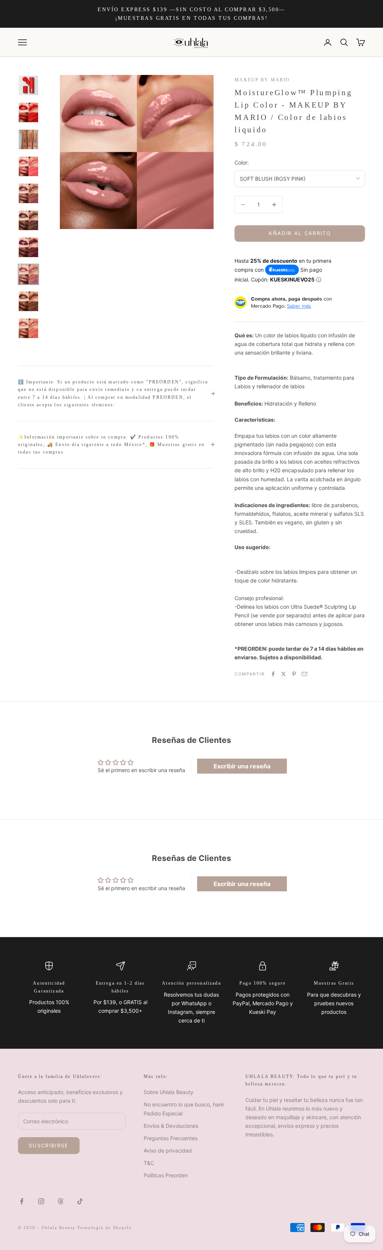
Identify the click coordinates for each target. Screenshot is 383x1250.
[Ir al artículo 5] (28, 193)
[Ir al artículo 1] (28, 85)
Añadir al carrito (300, 233)
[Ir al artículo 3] (28, 139)
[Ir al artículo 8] (28, 274)
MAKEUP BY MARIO (262, 79)
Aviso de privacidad (168, 1150)
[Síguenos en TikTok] (80, 1201)
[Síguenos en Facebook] (21, 1201)
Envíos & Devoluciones (171, 1126)
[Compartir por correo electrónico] (304, 674)
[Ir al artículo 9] (28, 301)
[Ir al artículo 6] (28, 220)
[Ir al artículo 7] (28, 247)
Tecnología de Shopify (104, 1227)
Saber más (299, 306)
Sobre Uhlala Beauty (168, 1092)
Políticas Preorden (166, 1175)
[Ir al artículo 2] (28, 112)
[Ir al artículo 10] (28, 328)
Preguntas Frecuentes (170, 1138)
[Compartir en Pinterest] (294, 674)
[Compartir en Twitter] (284, 674)
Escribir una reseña (242, 766)
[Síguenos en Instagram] (41, 1201)
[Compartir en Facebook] (273, 674)
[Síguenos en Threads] (60, 1201)
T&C (149, 1163)
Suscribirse (49, 1145)
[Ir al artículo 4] (28, 166)
